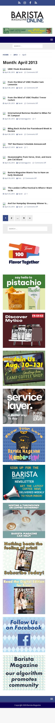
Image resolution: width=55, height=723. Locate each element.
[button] (51, 39)
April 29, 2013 (10, 103)
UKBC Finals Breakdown (19, 69)
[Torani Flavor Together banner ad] (24, 270)
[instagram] (24, 3)
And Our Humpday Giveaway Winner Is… (28, 203)
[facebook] (30, 3)
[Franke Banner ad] (24, 346)
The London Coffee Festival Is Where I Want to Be (30, 189)
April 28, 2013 (10, 134)
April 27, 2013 (10, 147)
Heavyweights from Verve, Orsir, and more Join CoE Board (29, 158)
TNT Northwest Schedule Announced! (27, 144)
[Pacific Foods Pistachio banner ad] (24, 308)
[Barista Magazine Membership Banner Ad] (24, 460)
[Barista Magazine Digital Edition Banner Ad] (24, 612)
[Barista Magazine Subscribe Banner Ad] (24, 574)
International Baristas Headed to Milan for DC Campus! (29, 114)
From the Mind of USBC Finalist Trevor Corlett (27, 98)
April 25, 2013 (10, 194)
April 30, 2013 (10, 72)
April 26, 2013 (10, 163)
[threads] (35, 3)
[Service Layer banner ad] (24, 422)
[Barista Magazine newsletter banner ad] (24, 498)
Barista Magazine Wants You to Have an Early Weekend (28, 173)
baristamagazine (24, 119)
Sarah (20, 72)
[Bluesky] (19, 3)
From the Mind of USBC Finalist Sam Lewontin (26, 83)
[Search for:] (27, 46)
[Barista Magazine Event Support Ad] (24, 536)
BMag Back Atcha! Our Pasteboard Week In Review (30, 129)
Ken (19, 178)
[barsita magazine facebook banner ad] (24, 650)
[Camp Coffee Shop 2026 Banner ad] (24, 384)
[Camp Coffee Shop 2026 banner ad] (27, 32)
